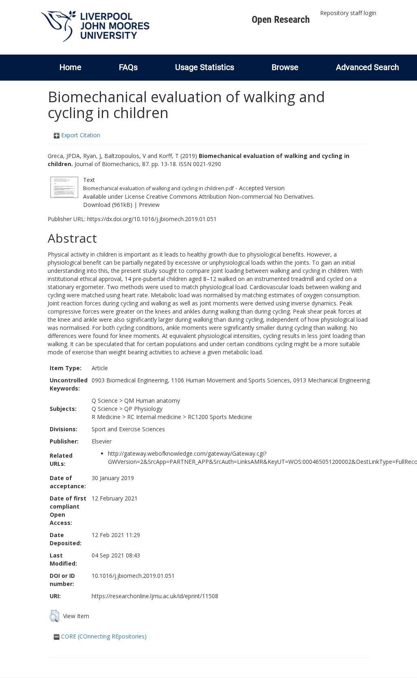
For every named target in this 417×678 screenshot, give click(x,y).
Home (70, 67)
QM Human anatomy (152, 400)
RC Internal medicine (154, 417)
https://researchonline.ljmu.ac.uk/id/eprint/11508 (155, 596)
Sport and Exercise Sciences (128, 429)
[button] (54, 616)
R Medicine (106, 417)
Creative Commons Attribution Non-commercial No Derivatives (229, 196)
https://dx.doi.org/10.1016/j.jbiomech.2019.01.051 (152, 219)
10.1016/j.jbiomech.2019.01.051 (133, 575)
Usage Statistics (204, 67)
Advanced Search (367, 67)
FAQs (128, 67)
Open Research (281, 19)
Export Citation (79, 135)
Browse (285, 67)
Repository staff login (348, 13)
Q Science (105, 400)
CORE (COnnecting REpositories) (103, 636)
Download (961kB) (107, 204)
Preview (149, 204)
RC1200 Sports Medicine (220, 417)
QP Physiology (143, 409)
